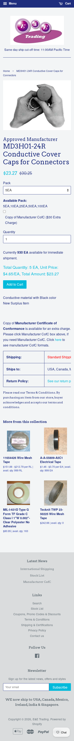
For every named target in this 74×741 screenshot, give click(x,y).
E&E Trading (41, 719)
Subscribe (60, 687)
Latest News (37, 561)
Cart (67, 3)
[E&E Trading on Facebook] (37, 656)
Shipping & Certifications (37, 625)
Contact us (37, 636)
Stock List (37, 575)
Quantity (9, 231)
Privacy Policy (37, 630)
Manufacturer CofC (37, 581)
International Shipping (37, 569)
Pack (6, 182)
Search (37, 603)
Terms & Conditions (37, 619)
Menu (12, 3)
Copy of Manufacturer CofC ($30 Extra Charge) (33, 220)
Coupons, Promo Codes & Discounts (37, 614)
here (57, 339)
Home (6, 71)
